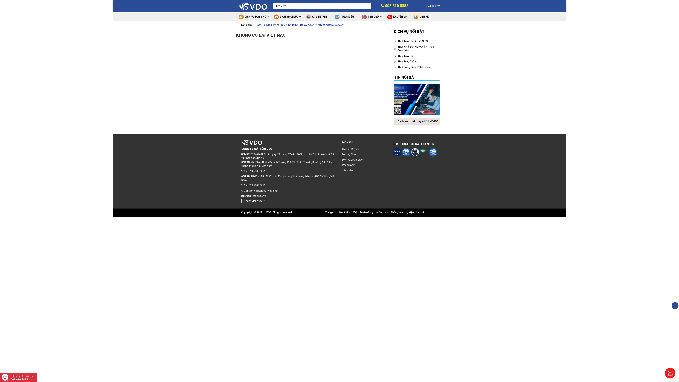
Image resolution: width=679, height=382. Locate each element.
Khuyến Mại (400, 16)
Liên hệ (420, 212)
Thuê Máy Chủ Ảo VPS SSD (413, 41)
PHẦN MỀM (348, 16)
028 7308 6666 (257, 185)
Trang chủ (246, 25)
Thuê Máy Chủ (405, 56)
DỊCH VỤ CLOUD (289, 16)
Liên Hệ (424, 16)
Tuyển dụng (366, 212)
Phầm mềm (348, 165)
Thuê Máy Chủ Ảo (407, 61)
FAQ (355, 212)
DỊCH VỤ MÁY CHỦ (256, 16)
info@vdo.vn (259, 196)
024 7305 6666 (257, 171)
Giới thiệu (344, 212)
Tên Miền (374, 16)
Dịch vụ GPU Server (353, 159)
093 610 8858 (396, 5)
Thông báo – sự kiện (402, 212)
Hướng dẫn (382, 212)
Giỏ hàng (431, 6)
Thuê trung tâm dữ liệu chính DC (416, 67)
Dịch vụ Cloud (349, 154)
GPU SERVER (320, 16)
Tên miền (347, 170)
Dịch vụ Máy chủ (351, 149)
